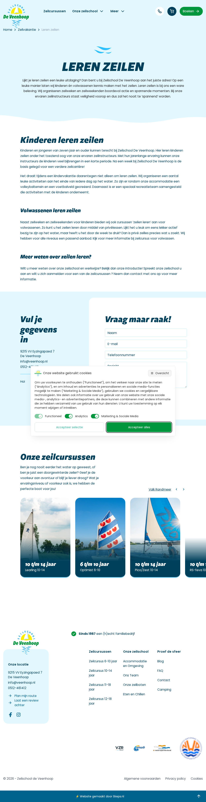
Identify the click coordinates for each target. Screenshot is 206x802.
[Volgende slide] (184, 489)
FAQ (160, 671)
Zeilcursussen (54, 11)
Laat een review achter (26, 702)
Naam (112, 333)
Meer (114, 11)
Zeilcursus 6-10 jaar (103, 661)
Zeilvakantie (27, 30)
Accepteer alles (139, 427)
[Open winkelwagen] (171, 11)
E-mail (112, 344)
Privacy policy (175, 778)
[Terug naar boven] (198, 796)
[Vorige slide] (176, 489)
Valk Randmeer (160, 489)
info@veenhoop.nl (33, 361)
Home (7, 30)
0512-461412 (29, 367)
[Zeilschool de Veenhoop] (16, 16)
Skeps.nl (118, 796)
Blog (160, 661)
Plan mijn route (25, 696)
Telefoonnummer (121, 355)
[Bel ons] (159, 11)
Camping (164, 689)
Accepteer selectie (69, 427)
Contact (163, 680)
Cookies (197, 778)
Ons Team (131, 675)
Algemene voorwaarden (142, 778)
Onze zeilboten (134, 685)
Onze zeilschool (85, 11)
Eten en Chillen (134, 694)
